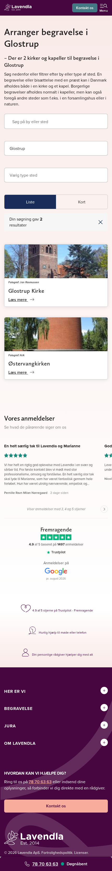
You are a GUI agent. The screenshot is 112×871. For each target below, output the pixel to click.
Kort (81, 202)
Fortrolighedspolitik (56, 852)
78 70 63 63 (45, 864)
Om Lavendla (20, 743)
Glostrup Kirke (26, 290)
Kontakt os (85, 7)
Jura (10, 726)
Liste (30, 202)
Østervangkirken (29, 363)
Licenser (81, 852)
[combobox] (56, 148)
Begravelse (18, 709)
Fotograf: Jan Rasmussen (23, 282)
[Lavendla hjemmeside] (19, 8)
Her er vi (15, 691)
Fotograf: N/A (16, 355)
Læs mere (18, 300)
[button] (82, 222)
